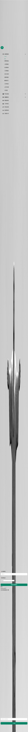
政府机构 (6, 110)
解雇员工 (6, 80)
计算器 (6, 90)
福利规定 (6, 77)
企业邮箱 (3, 571)
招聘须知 (6, 61)
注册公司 (6, 113)
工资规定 (6, 70)
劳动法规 (6, 107)
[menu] (14, 83)
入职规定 (6, 64)
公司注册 (6, 87)
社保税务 (6, 67)
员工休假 (6, 74)
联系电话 (3, 577)
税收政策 (6, 100)
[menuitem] (14, 54)
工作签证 (6, 83)
